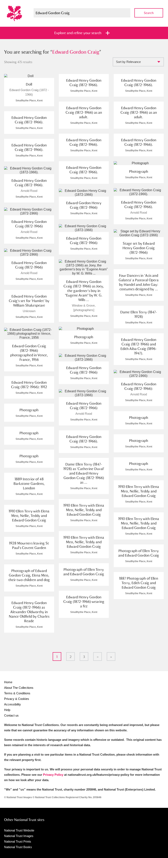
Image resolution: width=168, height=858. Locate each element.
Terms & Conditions (17, 693)
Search (149, 13)
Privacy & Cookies (16, 699)
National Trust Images (18, 836)
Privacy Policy (53, 774)
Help (7, 710)
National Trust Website (19, 830)
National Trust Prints (17, 841)
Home (8, 682)
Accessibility (12, 704)
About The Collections (18, 687)
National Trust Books (18, 847)
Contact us (11, 715)
